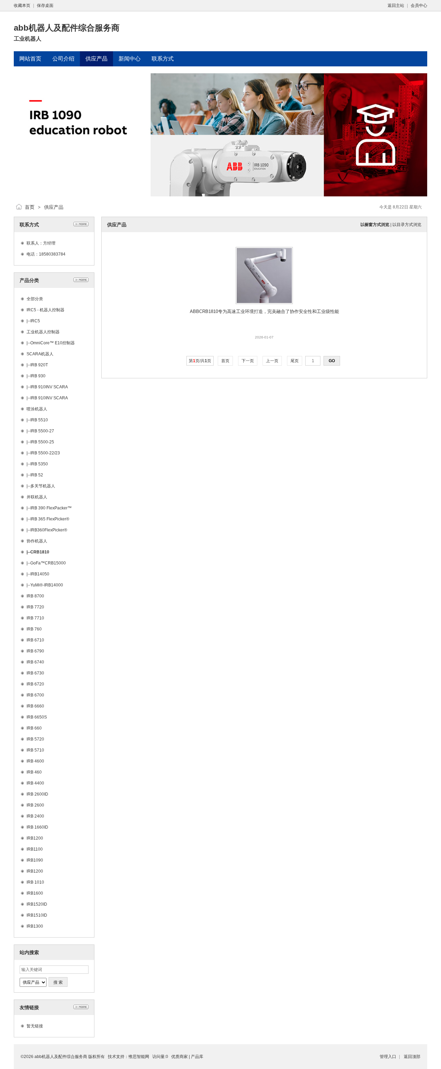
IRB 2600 (35, 805)
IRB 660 (34, 728)
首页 (29, 207)
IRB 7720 (35, 607)
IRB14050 (39, 574)
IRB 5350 (39, 464)
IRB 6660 (35, 706)
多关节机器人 (42, 486)
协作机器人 (37, 541)
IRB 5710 (35, 750)
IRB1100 (35, 849)
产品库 (197, 1056)
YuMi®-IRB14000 (46, 585)
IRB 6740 (35, 662)
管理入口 (388, 1056)
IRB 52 (36, 475)
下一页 (247, 360)
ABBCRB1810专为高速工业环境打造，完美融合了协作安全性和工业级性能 (264, 311)
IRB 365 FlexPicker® (49, 519)
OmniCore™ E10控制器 (52, 343)
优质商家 (179, 1056)
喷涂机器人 (37, 409)
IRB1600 (35, 893)
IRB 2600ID (37, 794)
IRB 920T (39, 365)
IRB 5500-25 (42, 442)
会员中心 (419, 5)
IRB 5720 (35, 739)
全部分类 (35, 298)
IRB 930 (37, 376)
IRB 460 (34, 772)
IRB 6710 (35, 640)
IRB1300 (35, 926)
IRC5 (35, 320)
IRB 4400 (35, 783)
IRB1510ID (37, 915)
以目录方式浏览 (406, 224)
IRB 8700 (35, 596)
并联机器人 (37, 497)
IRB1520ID (37, 904)
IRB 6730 (35, 673)
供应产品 (53, 207)
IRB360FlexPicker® (48, 530)
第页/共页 (200, 360)
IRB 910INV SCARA (49, 387)
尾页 (294, 360)
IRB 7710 (35, 618)
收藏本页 (22, 5)
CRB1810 (39, 552)
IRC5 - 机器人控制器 (45, 309)
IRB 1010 (35, 882)
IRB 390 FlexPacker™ (51, 508)
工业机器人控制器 (43, 332)
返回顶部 (412, 1056)
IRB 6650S (37, 717)
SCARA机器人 (40, 354)
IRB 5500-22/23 (45, 453)
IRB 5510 (39, 420)
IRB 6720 (35, 684)
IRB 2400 (35, 816)
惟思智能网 (139, 1056)
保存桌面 (45, 5)
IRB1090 (35, 860)
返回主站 (396, 5)
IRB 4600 (35, 761)
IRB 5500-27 (42, 431)
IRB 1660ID (37, 827)
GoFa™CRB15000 (48, 563)
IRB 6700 (35, 695)
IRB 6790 (35, 651)
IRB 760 (34, 629)
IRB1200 (35, 838)
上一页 (272, 360)
